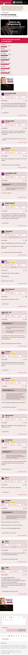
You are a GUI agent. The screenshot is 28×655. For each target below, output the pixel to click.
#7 (26, 270)
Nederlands (12, 650)
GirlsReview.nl (5, 650)
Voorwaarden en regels (6, 652)
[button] (3, 617)
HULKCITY (14, 547)
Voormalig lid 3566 (6, 16)
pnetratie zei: (6, 184)
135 (25, 481)
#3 (26, 156)
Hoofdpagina (4, 653)
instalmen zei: (6, 451)
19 (25, 97)
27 (25, 124)
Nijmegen (15, 267)
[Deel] (24, 101)
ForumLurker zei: (7, 512)
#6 (26, 240)
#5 (26, 211)
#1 (26, 100)
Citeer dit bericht (23, 115)
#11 (26, 386)
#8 (26, 296)
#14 (26, 485)
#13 (26, 448)
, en (11, 165)
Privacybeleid (15, 652)
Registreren (14, 32)
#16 (26, 550)
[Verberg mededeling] (26, 6)
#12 (26, 422)
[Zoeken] (25, 2)
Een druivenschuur (14, 237)
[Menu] (1, 2)
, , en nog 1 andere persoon (14, 139)
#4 (26, 180)
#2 (26, 128)
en (8, 281)
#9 (26, 319)
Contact (18, 650)
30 (25, 177)
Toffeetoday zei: (7, 323)
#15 (26, 508)
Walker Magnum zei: (8, 390)
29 (25, 293)
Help (20, 652)
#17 (26, 575)
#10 (26, 359)
